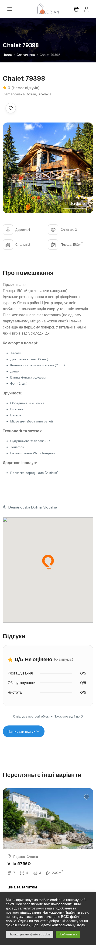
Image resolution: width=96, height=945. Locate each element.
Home (7, 55)
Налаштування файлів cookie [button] (30, 934)
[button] (76, 9)
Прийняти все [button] (67, 934)
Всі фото (77, 203)
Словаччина (26, 55)
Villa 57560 (19, 863)
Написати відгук (21, 731)
